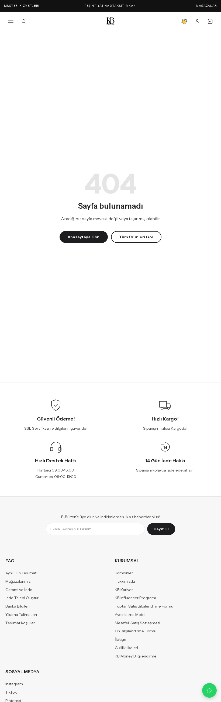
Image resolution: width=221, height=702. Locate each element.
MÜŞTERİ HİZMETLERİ (21, 6)
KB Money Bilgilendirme (136, 655)
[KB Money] (184, 21)
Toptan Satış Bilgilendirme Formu (144, 606)
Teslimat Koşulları (20, 622)
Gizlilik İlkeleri (126, 647)
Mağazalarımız (17, 581)
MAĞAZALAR (206, 6)
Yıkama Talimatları (21, 614)
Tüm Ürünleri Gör (136, 237)
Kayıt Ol (161, 529)
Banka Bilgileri (17, 606)
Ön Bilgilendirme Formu (135, 631)
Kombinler (124, 573)
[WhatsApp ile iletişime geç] (209, 690)
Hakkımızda (125, 581)
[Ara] (23, 21)
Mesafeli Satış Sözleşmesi (137, 622)
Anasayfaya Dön (84, 237)
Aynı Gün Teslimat (20, 573)
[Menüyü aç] (10, 21)
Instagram (14, 683)
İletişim (121, 639)
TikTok (11, 692)
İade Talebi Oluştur (22, 597)
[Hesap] (197, 21)
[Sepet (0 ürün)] (210, 21)
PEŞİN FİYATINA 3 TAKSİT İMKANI (110, 6)
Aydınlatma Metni (130, 614)
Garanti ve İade (18, 589)
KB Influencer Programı (135, 597)
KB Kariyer (124, 589)
